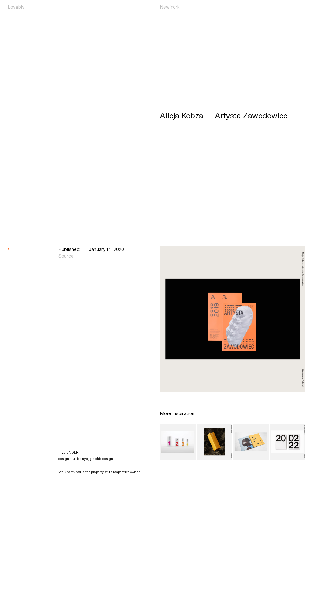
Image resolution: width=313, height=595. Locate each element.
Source (66, 256)
